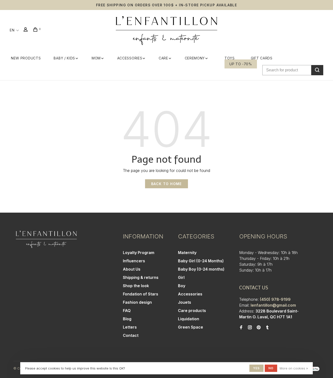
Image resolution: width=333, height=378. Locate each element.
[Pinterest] (259, 327)
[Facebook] (241, 327)
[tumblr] (267, 327)
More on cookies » (294, 368)
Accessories (129, 58)
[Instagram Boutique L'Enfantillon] (250, 327)
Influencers (134, 260)
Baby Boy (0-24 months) (201, 269)
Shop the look (136, 285)
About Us (131, 269)
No (271, 368)
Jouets (184, 302)
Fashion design (137, 302)
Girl (181, 277)
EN (12, 30)
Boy (181, 285)
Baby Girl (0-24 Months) (201, 260)
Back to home (166, 184)
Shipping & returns (140, 277)
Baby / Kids (64, 58)
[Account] (26, 30)
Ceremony (195, 58)
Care (163, 58)
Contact (130, 335)
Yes (256, 368)
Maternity (187, 252)
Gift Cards (262, 58)
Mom (96, 58)
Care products (192, 310)
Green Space (190, 327)
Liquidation (188, 318)
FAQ (127, 310)
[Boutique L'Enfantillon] (46, 239)
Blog (127, 318)
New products (26, 58)
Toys (230, 58)
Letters (130, 327)
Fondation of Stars (140, 294)
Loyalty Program (138, 252)
